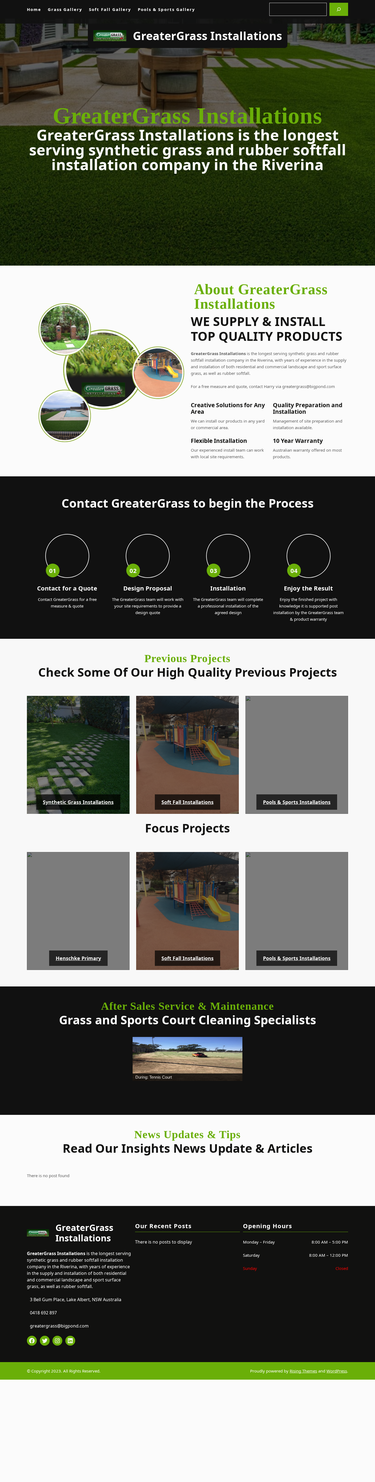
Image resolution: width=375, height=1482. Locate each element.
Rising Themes (303, 1368)
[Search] (338, 9)
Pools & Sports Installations (297, 802)
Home (34, 9)
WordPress (336, 1368)
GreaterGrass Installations (207, 35)
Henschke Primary (78, 958)
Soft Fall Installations (187, 802)
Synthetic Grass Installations (78, 802)
